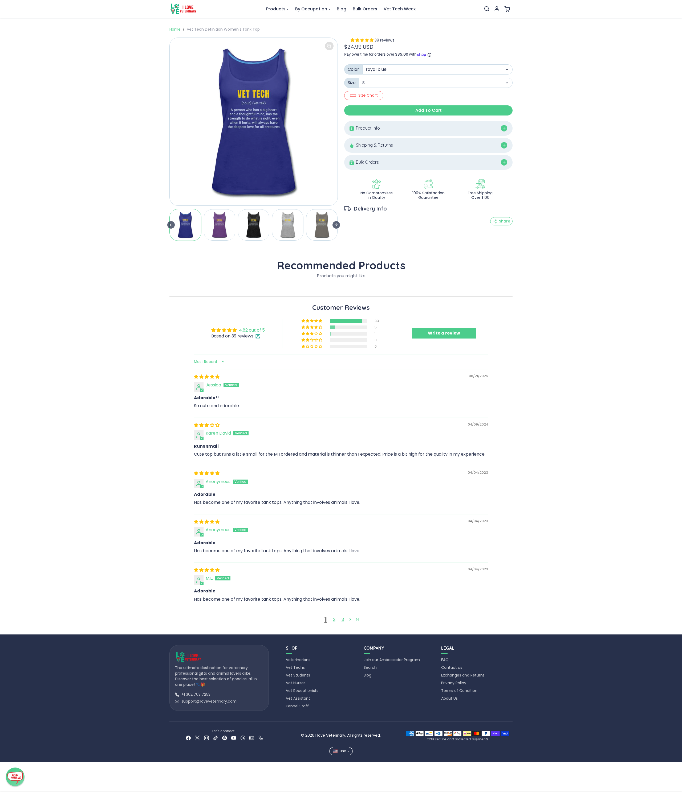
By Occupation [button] (311, 9)
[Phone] (260, 738)
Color (353, 69)
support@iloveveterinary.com (209, 701)
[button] (487, 9)
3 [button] (343, 619)
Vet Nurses (296, 683)
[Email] (251, 738)
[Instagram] (206, 738)
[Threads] (242, 738)
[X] (197, 738)
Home (175, 29)
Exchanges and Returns (463, 675)
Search (370, 667)
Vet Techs (295, 667)
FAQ (445, 659)
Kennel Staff (297, 706)
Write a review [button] (444, 333)
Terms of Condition (459, 690)
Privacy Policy (453, 683)
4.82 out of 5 (252, 330)
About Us (449, 698)
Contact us (451, 667)
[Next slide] (336, 225)
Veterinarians (298, 659)
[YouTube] (233, 738)
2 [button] (334, 619)
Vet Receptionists (302, 690)
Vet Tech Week (400, 9)
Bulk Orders (365, 9)
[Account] (497, 9)
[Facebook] (188, 738)
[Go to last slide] (171, 225)
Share (504, 221)
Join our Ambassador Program (392, 659)
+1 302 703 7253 (195, 694)
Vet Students (298, 675)
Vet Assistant (298, 698)
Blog (341, 9)
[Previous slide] (171, 288)
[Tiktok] (215, 738)
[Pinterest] (224, 738)
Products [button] (276, 9)
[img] (207, 377)
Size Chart (368, 95)
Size (352, 83)
